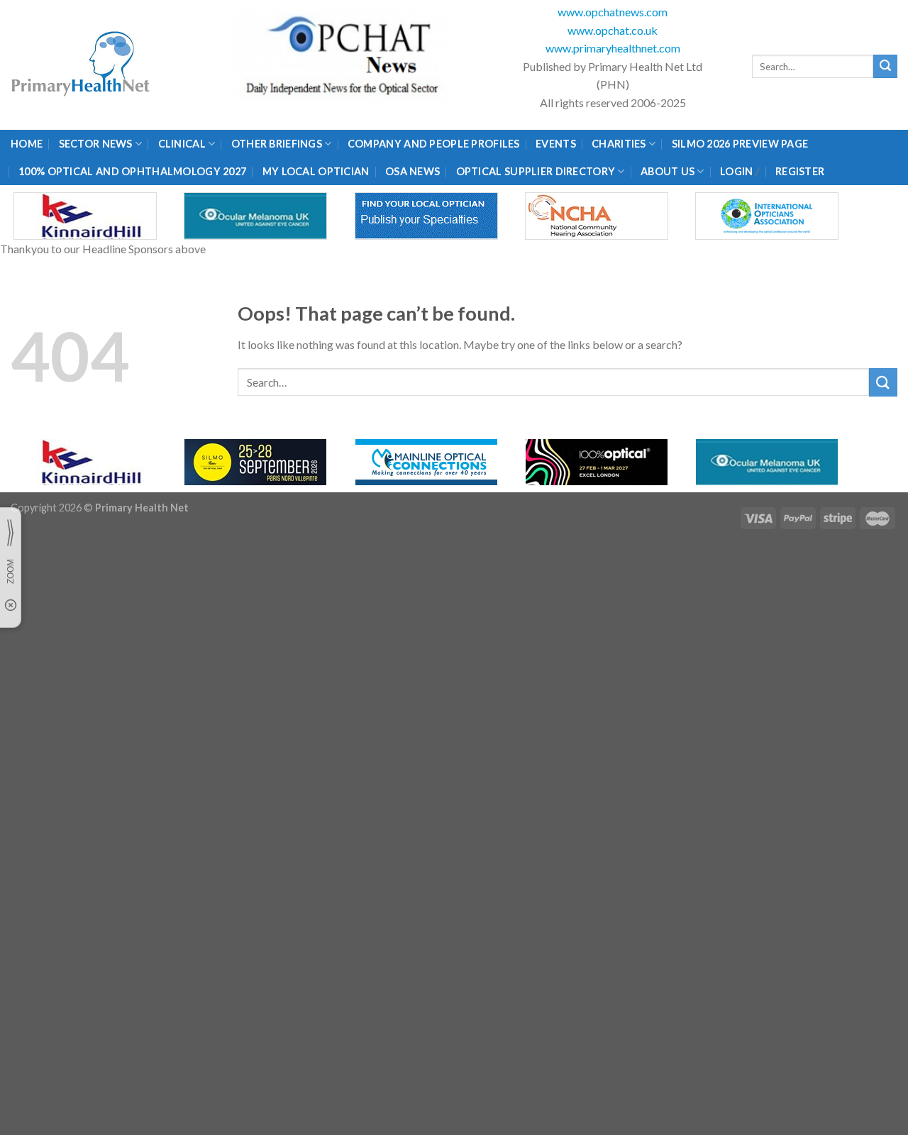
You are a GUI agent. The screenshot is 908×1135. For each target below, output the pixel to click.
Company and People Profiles (434, 144)
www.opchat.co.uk (613, 30)
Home (27, 144)
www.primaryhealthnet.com (613, 48)
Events (556, 144)
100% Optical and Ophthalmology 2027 (132, 171)
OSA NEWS (412, 171)
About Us (667, 171)
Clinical (182, 144)
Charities (619, 144)
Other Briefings (276, 144)
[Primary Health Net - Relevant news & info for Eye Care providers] (82, 65)
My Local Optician (316, 171)
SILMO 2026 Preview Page (742, 144)
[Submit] (885, 67)
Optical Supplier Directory (536, 171)
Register (799, 171)
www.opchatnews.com (613, 11)
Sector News (96, 144)
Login (736, 171)
